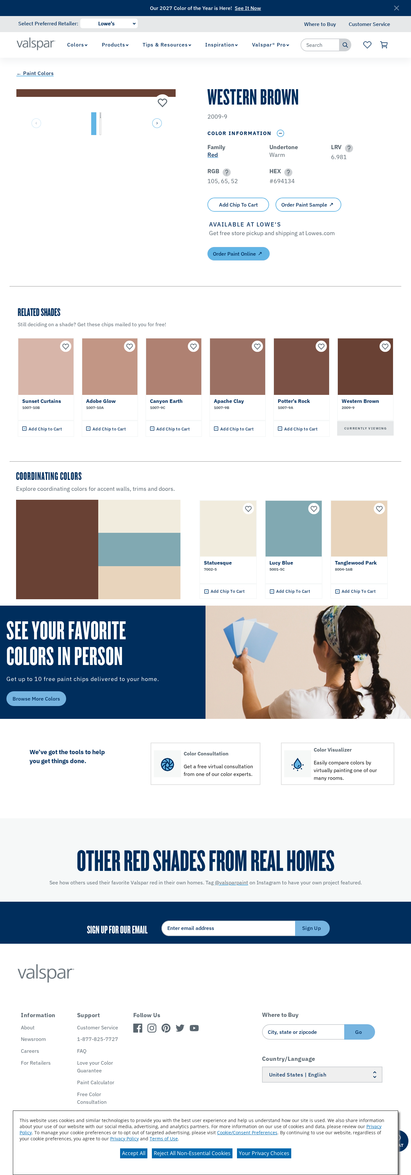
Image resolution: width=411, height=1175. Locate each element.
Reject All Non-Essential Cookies (192, 1153)
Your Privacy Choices (264, 1153)
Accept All (133, 1153)
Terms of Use (164, 1139)
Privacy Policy (124, 1139)
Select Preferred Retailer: (48, 23)
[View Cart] (384, 45)
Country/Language (288, 1058)
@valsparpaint (231, 882)
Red (212, 154)
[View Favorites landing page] (367, 45)
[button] (156, 123)
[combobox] (320, 44)
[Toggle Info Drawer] (280, 133)
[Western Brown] (162, 102)
